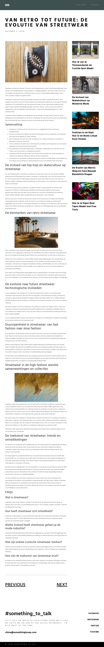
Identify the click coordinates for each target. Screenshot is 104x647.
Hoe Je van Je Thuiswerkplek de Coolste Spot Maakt (83, 65)
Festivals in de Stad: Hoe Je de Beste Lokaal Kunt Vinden (84, 136)
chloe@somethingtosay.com (20, 632)
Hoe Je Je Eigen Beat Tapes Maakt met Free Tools (84, 206)
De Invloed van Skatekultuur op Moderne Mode (81, 100)
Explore (81, 5)
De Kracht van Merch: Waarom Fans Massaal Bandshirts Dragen (84, 171)
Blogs (95, 5)
